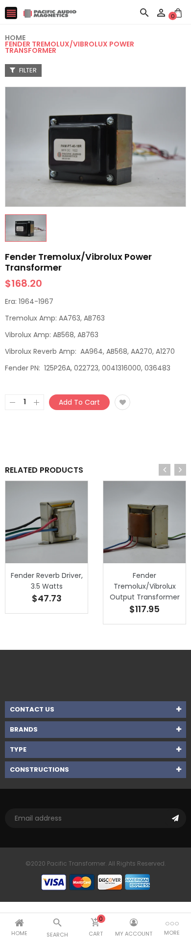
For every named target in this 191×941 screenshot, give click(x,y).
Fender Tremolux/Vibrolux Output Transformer (145, 586)
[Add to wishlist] (122, 402)
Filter (27, 70)
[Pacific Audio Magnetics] (95, 882)
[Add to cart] (61, 552)
